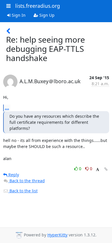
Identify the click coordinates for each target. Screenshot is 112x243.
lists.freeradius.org (37, 5)
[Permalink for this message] (106, 169)
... (7, 108)
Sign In (18, 15)
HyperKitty (57, 235)
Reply (13, 174)
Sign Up (46, 15)
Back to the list (23, 190)
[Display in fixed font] (97, 169)
